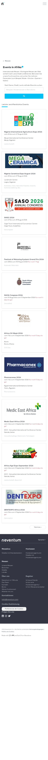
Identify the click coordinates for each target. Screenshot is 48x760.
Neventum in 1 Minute (10, 580)
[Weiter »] (24, 96)
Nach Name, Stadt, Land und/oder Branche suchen (23, 85)
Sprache (41, 540)
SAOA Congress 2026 (13, 295)
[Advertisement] (24, 32)
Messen (5, 561)
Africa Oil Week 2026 (13, 333)
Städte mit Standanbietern (12, 553)
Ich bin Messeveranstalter (35, 587)
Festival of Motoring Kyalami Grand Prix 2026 (24, 259)
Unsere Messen (7, 565)
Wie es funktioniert (9, 589)
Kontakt (5, 585)
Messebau (6, 549)
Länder (4, 572)
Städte (4, 570)
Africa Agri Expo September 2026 (18, 466)
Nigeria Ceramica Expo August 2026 (19, 174)
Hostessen (30, 549)
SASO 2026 (9, 217)
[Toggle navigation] (44, 3)
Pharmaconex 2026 (12, 377)
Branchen (5, 568)
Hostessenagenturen (33, 553)
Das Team (5, 582)
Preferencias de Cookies (14, 609)
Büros (4, 587)
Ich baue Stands (32, 580)
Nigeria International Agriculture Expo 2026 (23, 132)
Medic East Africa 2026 (14, 421)
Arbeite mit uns (7, 591)
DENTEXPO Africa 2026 (14, 510)
